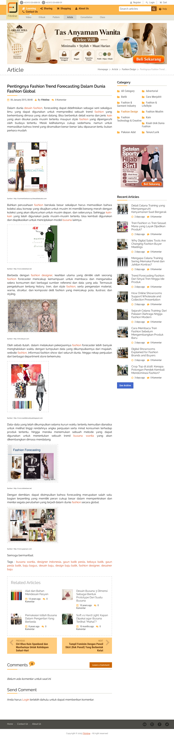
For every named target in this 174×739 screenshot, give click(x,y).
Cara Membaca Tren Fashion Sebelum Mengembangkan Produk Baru (147, 333)
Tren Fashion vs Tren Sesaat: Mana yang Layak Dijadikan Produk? (148, 226)
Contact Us (31, 11)
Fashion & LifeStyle (149, 104)
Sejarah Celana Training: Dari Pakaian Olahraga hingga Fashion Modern (149, 314)
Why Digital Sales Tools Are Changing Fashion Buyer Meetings (148, 244)
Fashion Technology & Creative (129, 119)
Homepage (103, 69)
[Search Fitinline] (154, 8)
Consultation (86, 17)
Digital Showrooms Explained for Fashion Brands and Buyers (144, 352)
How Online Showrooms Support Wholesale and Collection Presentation (146, 296)
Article (70, 17)
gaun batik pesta (74, 561)
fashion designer (41, 275)
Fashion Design (129, 69)
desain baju (46, 565)
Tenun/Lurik (152, 132)
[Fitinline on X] (167, 724)
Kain (148, 117)
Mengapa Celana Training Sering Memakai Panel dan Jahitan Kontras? (147, 261)
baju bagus (30, 565)
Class (102, 17)
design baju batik (66, 565)
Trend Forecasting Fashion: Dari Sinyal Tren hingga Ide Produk (147, 279)
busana (67, 220)
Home (10, 723)
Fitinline (86, 733)
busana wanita (83, 435)
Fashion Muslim (154, 111)
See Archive (125, 385)
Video (28, 17)
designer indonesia (49, 561)
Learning (30, 8)
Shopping (65, 8)
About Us (83, 8)
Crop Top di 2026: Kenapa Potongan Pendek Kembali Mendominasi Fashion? (147, 370)
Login (25, 699)
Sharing (47, 8)
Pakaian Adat (128, 132)
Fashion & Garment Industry (126, 104)
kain (109, 115)
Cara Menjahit (153, 96)
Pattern (56, 17)
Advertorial (151, 91)
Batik (123, 96)
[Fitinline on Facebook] (160, 724)
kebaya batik (95, 561)
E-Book (42, 17)
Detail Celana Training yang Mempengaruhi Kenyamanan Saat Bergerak (148, 209)
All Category (127, 91)
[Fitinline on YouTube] (145, 724)
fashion (37, 108)
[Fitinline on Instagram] (152, 724)
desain (28, 108)
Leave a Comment (100, 665)
